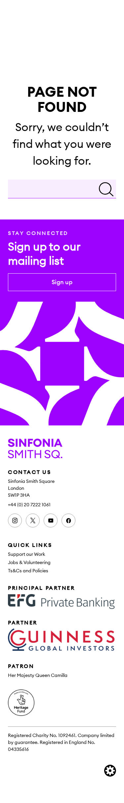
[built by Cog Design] (110, 771)
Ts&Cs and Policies (28, 571)
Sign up (62, 282)
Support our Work (26, 554)
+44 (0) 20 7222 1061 (29, 505)
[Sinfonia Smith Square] (62, 448)
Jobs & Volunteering (29, 562)
